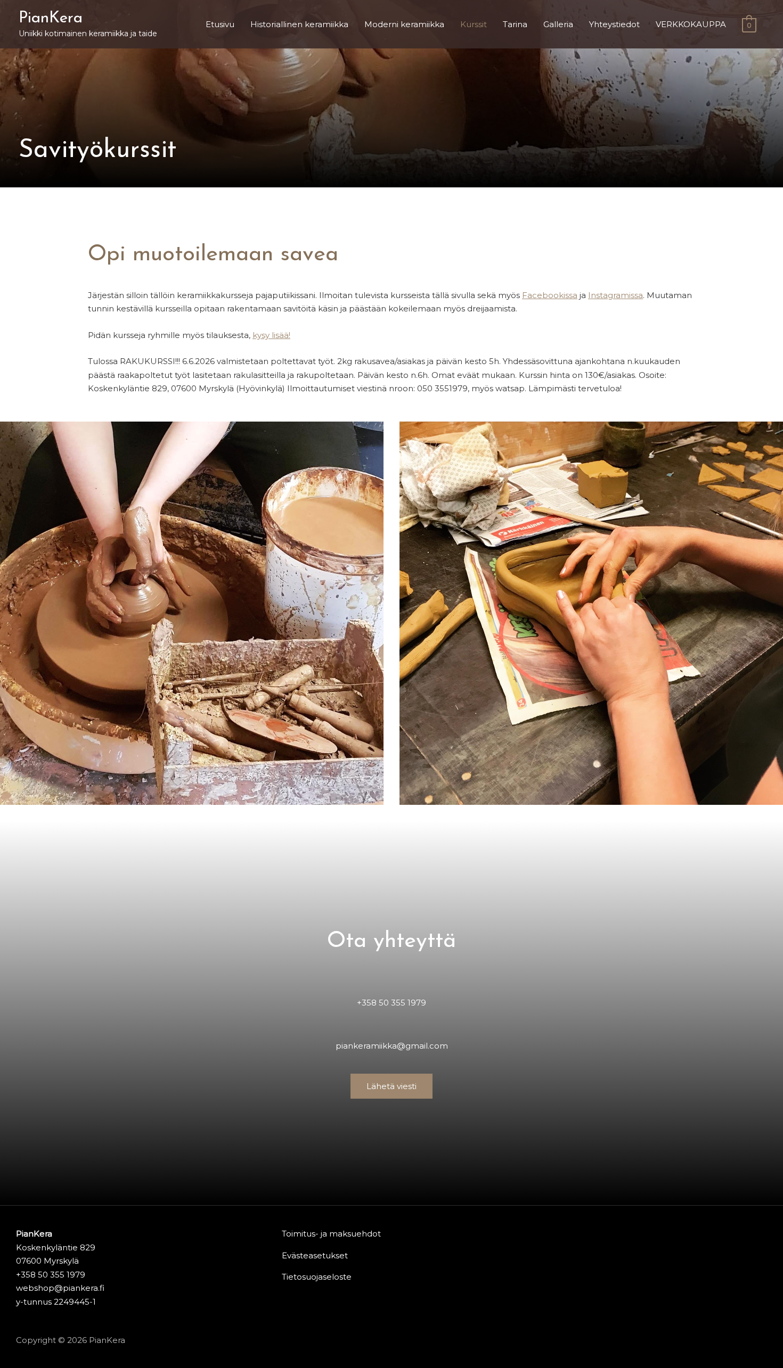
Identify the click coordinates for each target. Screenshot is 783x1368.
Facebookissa (549, 295)
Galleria (558, 24)
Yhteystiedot (614, 24)
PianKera (51, 18)
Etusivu (220, 24)
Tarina (515, 24)
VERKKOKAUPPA (691, 24)
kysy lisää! (271, 335)
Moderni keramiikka (404, 24)
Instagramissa (615, 295)
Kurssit (473, 24)
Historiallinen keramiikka (299, 24)
